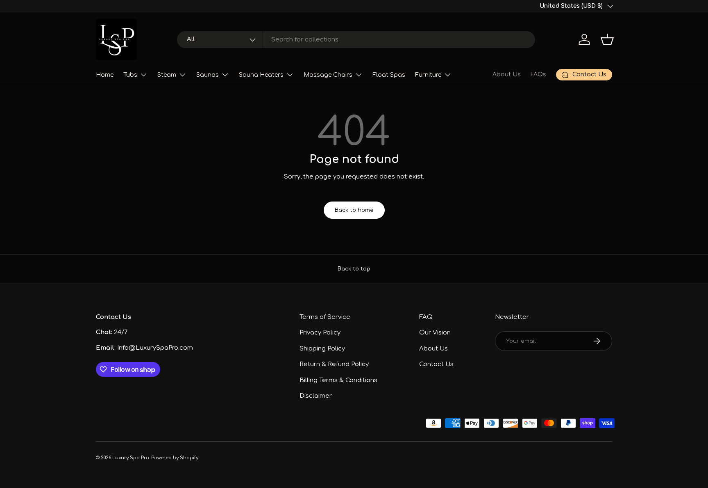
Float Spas (388, 75)
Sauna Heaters (261, 75)
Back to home (354, 210)
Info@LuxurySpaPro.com (155, 347)
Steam (166, 75)
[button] (607, 39)
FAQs (538, 74)
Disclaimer (316, 395)
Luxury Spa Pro (130, 458)
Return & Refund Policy (334, 364)
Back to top (354, 269)
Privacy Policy (320, 332)
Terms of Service (325, 317)
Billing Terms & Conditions (338, 380)
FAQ (426, 317)
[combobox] (356, 39)
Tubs (130, 75)
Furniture (428, 75)
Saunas (207, 75)
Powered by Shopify (174, 458)
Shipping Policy (322, 348)
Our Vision (435, 332)
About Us (506, 74)
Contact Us (436, 364)
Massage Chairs (328, 75)
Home (104, 75)
